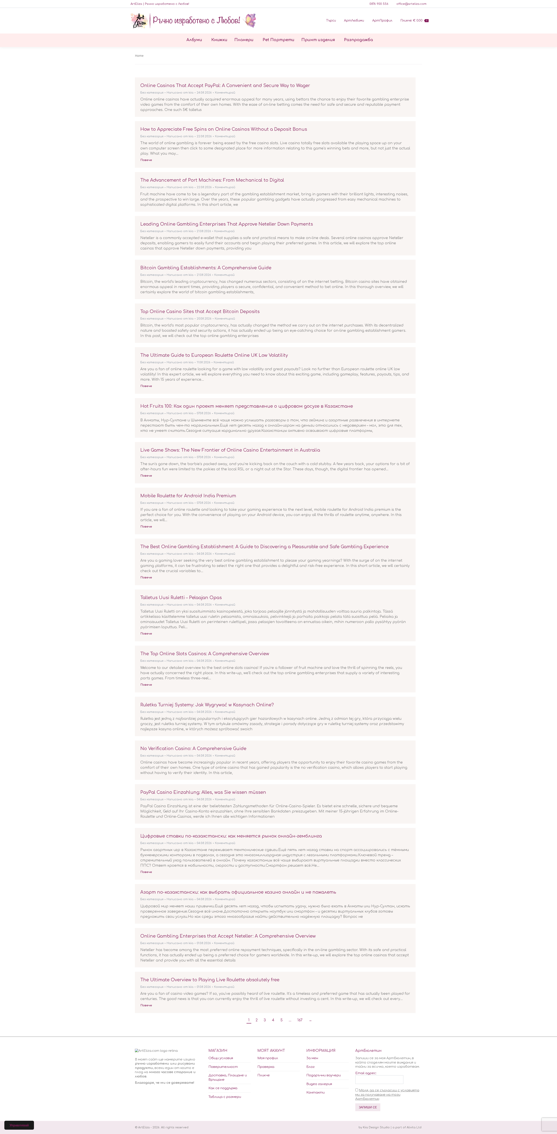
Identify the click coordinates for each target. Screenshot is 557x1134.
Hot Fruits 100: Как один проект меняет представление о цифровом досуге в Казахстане (246, 406)
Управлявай (19, 1125)
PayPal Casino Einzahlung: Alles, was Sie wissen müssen (203, 792)
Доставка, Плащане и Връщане (227, 1078)
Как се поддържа (222, 1088)
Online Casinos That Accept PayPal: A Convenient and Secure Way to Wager (225, 85)
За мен (312, 1058)
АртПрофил (382, 20)
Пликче (263, 1075)
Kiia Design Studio (376, 1127)
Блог (310, 1067)
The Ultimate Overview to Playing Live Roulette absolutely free (209, 979)
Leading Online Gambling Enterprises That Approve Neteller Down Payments (226, 224)
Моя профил (267, 1058)
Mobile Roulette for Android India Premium (188, 495)
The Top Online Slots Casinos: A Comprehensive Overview (204, 653)
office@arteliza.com (411, 3)
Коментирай (225, 92)
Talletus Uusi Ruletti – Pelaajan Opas (181, 597)
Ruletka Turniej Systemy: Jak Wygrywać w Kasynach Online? (207, 704)
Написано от (180, 92)
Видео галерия (319, 1084)
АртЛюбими (354, 20)
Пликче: (413, 20)
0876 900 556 (378, 3)
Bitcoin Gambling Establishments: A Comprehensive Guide (205, 267)
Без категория (151, 92)
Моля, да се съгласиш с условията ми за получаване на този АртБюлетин (387, 1095)
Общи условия (220, 1058)
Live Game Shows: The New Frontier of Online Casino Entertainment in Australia (230, 450)
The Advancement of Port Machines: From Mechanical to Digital (212, 180)
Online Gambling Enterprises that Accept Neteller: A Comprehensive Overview (228, 936)
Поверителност (223, 1067)
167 (299, 1020)
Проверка (265, 1067)
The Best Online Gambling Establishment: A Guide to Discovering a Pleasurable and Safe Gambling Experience (264, 546)
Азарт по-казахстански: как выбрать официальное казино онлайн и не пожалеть (238, 892)
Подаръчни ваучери (323, 1075)
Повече (146, 160)
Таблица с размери (224, 1097)
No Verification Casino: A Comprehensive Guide (193, 748)
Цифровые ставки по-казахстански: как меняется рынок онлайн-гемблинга (231, 836)
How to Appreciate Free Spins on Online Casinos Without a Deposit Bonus (223, 129)
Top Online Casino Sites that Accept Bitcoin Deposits (200, 311)
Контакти (315, 1092)
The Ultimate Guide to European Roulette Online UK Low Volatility (214, 355)
